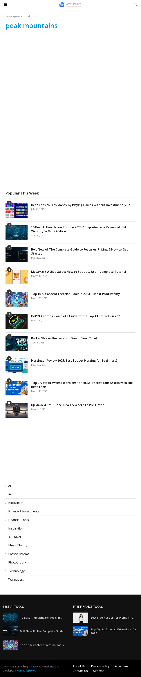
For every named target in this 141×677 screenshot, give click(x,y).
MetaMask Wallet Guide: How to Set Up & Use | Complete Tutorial (78, 272)
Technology (16, 571)
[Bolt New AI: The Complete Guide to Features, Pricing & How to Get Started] (17, 254)
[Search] (135, 4)
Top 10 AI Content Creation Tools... (43, 645)
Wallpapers (16, 579)
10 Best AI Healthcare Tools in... (41, 617)
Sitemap (98, 671)
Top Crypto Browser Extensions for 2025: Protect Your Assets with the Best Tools (82, 385)
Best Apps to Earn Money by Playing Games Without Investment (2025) (82, 205)
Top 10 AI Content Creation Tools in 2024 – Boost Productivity (75, 294)
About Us (79, 666)
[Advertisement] (70, 61)
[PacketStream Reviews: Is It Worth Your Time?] (17, 343)
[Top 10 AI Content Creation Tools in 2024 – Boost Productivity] (17, 299)
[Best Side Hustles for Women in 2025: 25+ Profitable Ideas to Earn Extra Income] (80, 618)
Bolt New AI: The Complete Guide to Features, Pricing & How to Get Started (79, 251)
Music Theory (17, 545)
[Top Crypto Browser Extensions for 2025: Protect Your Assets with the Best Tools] (17, 388)
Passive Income (18, 554)
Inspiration (16, 528)
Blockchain (15, 503)
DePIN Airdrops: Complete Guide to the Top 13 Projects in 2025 (76, 316)
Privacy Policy (100, 666)
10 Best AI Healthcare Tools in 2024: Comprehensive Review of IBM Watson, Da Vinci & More (78, 229)
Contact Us (80, 671)
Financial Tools (18, 520)
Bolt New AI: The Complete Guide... (43, 631)
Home (9, 16)
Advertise (121, 666)
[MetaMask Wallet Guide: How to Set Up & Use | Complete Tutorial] (17, 277)
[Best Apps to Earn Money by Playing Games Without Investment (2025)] (17, 210)
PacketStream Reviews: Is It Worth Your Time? (64, 338)
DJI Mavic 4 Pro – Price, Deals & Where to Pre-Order (67, 405)
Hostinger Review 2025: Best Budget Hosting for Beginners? (74, 361)
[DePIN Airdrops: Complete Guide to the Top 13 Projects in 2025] (17, 321)
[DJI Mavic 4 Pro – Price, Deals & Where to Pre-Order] (17, 410)
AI (9, 486)
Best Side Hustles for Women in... (112, 617)
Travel (16, 537)
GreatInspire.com (28, 670)
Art (10, 494)
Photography (17, 562)
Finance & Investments (23, 511)
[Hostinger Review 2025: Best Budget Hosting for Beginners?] (17, 366)
